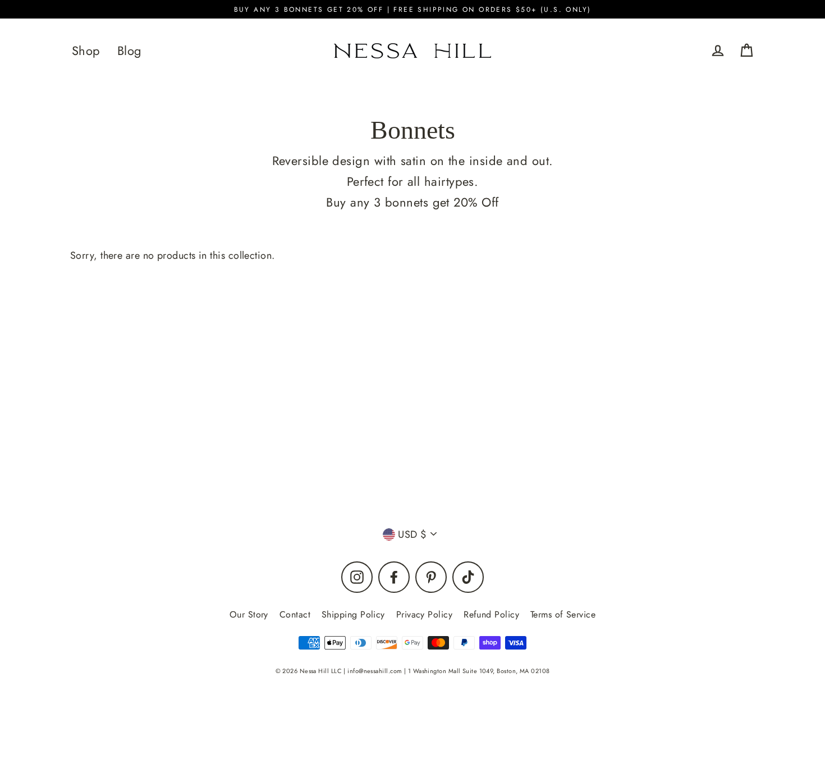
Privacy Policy (424, 614)
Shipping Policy (353, 614)
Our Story (249, 614)
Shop (86, 51)
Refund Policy (491, 614)
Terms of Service (562, 614)
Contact (294, 614)
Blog (129, 51)
